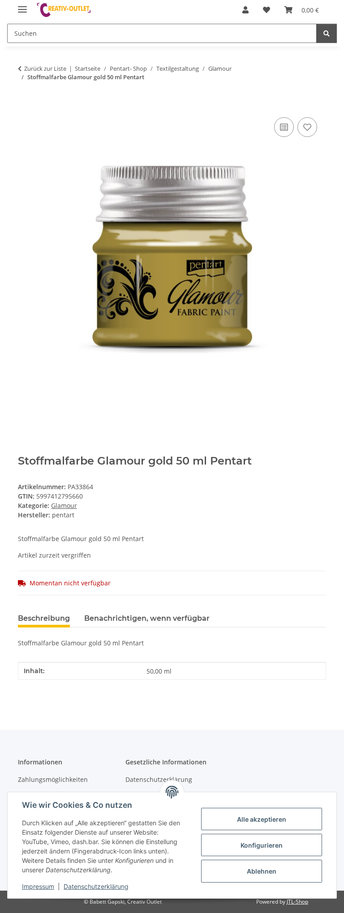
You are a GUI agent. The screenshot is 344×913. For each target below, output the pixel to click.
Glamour (64, 505)
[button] (245, 10)
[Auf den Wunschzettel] (307, 127)
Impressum (38, 886)
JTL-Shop (297, 901)
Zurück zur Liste (45, 68)
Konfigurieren (262, 845)
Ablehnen (261, 871)
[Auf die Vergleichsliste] (284, 127)
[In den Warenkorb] (25, 105)
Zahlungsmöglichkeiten (53, 779)
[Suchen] (326, 33)
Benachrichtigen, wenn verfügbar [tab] (147, 618)
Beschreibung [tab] (44, 618)
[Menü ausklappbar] (22, 5)
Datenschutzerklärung (96, 886)
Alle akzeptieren (261, 819)
